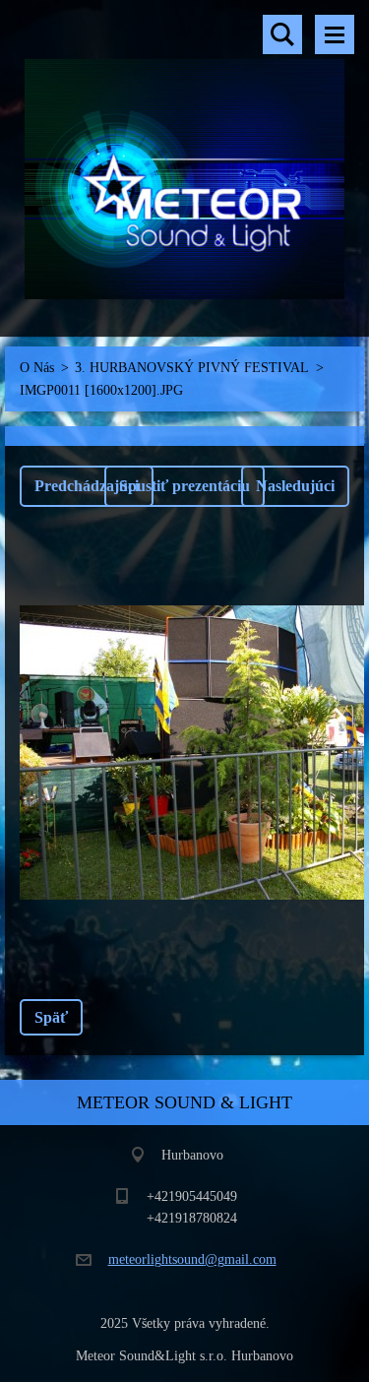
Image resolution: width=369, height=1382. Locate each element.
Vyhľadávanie (282, 34)
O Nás (37, 367)
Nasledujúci (295, 485)
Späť (51, 1017)
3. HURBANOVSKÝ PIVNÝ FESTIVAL (192, 367)
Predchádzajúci (86, 485)
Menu (334, 34)
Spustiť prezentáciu (184, 485)
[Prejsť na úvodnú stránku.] (184, 156)
